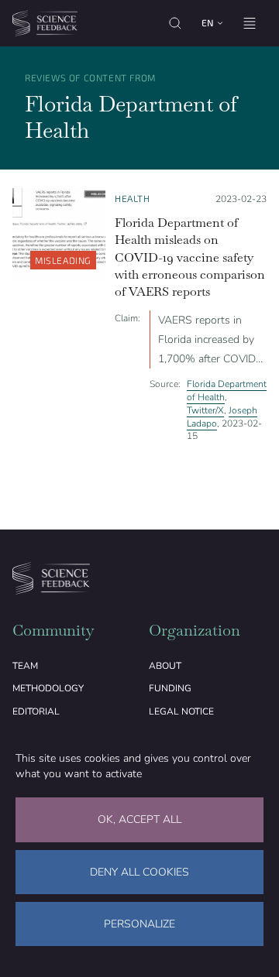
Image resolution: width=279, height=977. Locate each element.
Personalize (139, 924)
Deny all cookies (139, 872)
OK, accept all (139, 819)
